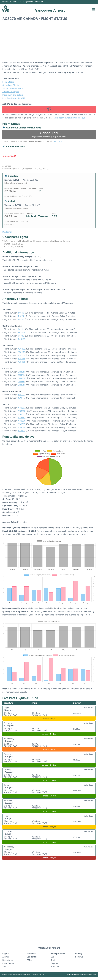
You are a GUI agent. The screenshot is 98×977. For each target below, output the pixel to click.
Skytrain (54, 963)
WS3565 (21, 421)
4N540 (21, 313)
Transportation (58, 953)
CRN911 (21, 385)
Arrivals (5, 957)
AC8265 (21, 349)
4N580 (21, 319)
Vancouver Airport (50, 10)
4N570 (21, 316)
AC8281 (21, 362)
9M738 (21, 336)
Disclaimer (26, 974)
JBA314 (21, 398)
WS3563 (21, 417)
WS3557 (21, 408)
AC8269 (21, 352)
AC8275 (21, 355)
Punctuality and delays (12, 95)
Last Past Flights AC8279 (13, 98)
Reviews (79, 957)
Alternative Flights (10, 91)
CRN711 (21, 375)
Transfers (55, 966)
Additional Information (12, 88)
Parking (78, 953)
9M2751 (21, 332)
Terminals (31, 953)
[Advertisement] (49, 42)
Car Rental (31, 957)
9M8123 (21, 339)
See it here (57, 141)
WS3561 (21, 414)
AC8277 (21, 358)
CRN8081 (22, 378)
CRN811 (21, 381)
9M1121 (21, 329)
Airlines (5, 966)
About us (41, 974)
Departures (7, 960)
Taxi (53, 960)
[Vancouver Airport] (6, 8)
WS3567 (21, 424)
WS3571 (21, 430)
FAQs (29, 960)
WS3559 (21, 411)
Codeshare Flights (10, 85)
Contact (34, 974)
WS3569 (21, 427)
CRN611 (21, 372)
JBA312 (21, 394)
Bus (52, 957)
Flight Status (8, 82)
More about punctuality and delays (69, 118)
